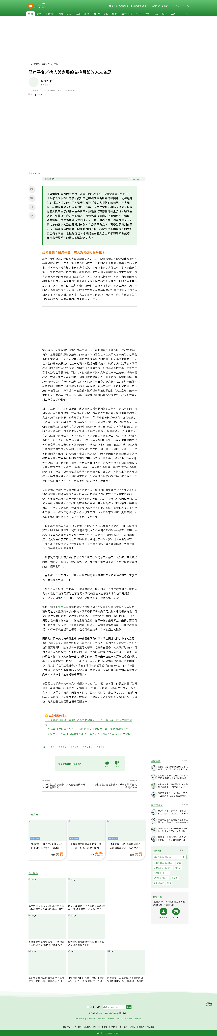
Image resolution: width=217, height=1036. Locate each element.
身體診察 (63, 746)
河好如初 (136, 6)
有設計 (147, 6)
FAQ (74, 1027)
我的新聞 (175, 6)
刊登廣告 (66, 1027)
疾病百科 (111, 1019)
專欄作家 (138, 1019)
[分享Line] (32, 198)
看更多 (185, 760)
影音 (78, 13)
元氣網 (37, 64)
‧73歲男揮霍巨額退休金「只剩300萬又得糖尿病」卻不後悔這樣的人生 (87, 729)
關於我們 (140, 1027)
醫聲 (114, 13)
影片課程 (34, 838)
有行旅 (157, 6)
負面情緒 (63, 607)
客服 (79, 1027)
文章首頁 (128, 1019)
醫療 (61, 13)
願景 (165, 6)
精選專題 (101, 1019)
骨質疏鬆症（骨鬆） (163, 868)
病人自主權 (88, 746)
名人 (155, 13)
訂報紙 (132, 1027)
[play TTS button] (53, 179)
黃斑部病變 (159, 883)
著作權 (104, 1027)
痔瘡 (179, 863)
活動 (173, 13)
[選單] (187, 6)
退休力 (96, 13)
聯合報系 (123, 1027)
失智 (106, 13)
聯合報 (114, 6)
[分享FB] (32, 189)
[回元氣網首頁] (39, 6)
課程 (86, 13)
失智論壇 (50, 13)
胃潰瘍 (175, 878)
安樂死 (51, 746)
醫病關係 (75, 746)
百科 (69, 13)
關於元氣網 (79, 1019)
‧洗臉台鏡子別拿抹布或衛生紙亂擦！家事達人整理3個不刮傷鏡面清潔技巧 (89, 733)
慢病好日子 (127, 13)
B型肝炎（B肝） (161, 873)
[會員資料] (183, 6)
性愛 (147, 13)
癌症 (138, 13)
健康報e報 (95, 1007)
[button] (187, 14)
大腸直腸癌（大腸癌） (164, 863)
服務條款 (96, 1027)
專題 (164, 13)
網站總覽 (150, 1027)
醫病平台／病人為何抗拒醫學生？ (81, 252)
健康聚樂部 (91, 1019)
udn (30, 64)
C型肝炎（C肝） (161, 878)
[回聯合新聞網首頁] (30, 6)
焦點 (30, 13)
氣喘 (169, 883)
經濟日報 (125, 6)
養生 (39, 13)
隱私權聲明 (113, 1027)
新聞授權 (87, 1027)
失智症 (178, 868)
